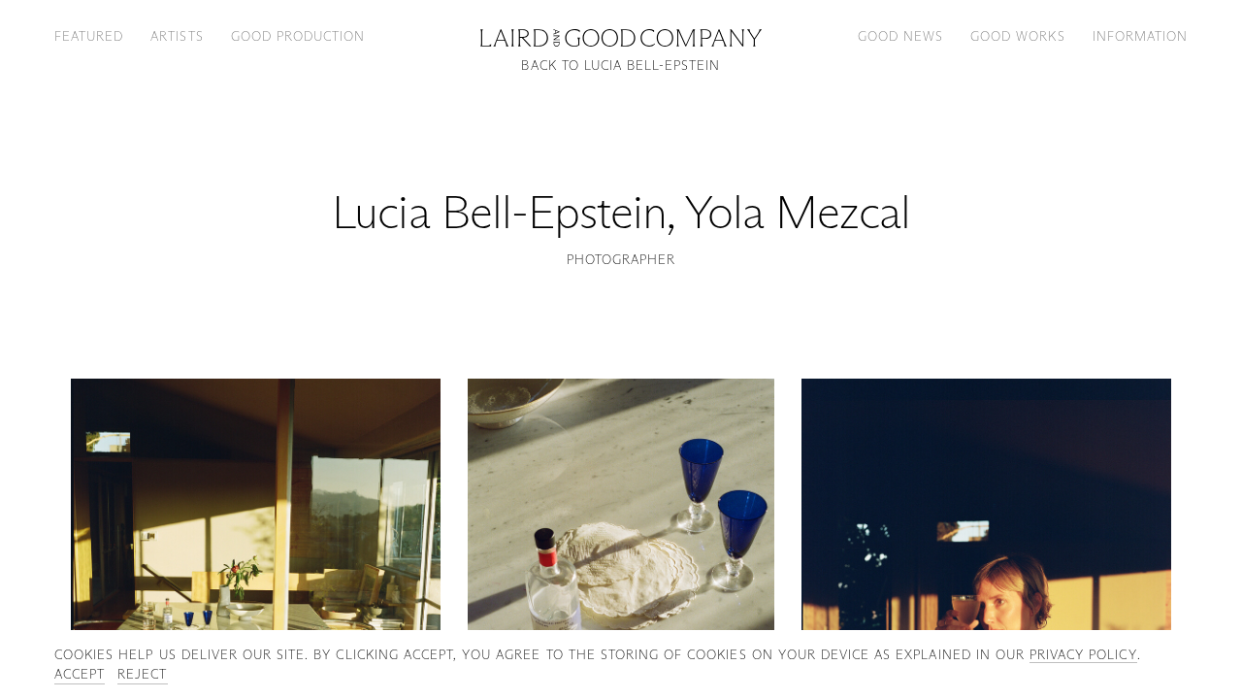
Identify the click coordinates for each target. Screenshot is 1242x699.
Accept (79, 674)
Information (1140, 36)
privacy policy (1083, 654)
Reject (142, 674)
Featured (88, 36)
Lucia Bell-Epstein (499, 212)
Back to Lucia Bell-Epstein (620, 65)
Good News (900, 36)
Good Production (298, 36)
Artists (176, 36)
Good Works (1017, 36)
